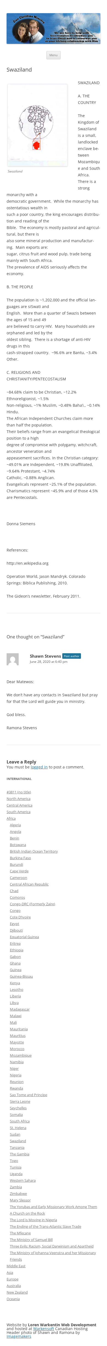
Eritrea (15, 943)
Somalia (16, 1114)
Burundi (16, 864)
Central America (19, 805)
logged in (39, 767)
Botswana (18, 844)
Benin (14, 838)
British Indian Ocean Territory (34, 851)
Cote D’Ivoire (20, 917)
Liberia (15, 996)
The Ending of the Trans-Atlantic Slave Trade (45, 1226)
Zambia (16, 1186)
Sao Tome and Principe (28, 1094)
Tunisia (15, 1167)
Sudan (15, 1134)
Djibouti (16, 930)
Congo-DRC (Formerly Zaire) (32, 903)
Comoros (17, 897)
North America (18, 798)
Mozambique (21, 1055)
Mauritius (18, 1035)
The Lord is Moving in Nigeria (33, 1219)
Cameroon (18, 877)
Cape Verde (19, 871)
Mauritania (19, 1029)
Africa (11, 818)
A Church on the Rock (27, 1213)
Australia (14, 1285)
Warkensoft (43, 1328)
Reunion (17, 1081)
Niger (14, 1068)
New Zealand (17, 1292)
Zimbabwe (18, 1193)
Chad (14, 890)
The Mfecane (20, 1233)
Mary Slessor (20, 1200)
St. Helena (18, 1127)
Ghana (15, 963)
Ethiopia (16, 950)
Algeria (15, 824)
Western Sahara (23, 1180)
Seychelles (18, 1107)
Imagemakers (19, 1336)
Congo (15, 910)
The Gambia (19, 1154)
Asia (10, 1272)
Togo (14, 1160)
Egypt (14, 923)
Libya (14, 1002)
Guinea (15, 969)
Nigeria (15, 1075)
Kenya (15, 982)
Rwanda (16, 1088)
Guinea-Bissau (21, 976)
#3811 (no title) (19, 792)
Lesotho (16, 989)
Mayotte (17, 1042)
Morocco (17, 1048)
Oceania (13, 1298)
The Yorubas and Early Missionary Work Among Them (53, 1206)
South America (18, 811)
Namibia (17, 1061)
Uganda (16, 1173)
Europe (12, 1279)
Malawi (15, 1015)
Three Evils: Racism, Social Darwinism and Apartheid (52, 1246)
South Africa (20, 1121)
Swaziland (18, 1140)
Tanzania (17, 1147)
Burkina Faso (20, 857)
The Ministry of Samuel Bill (31, 1239)
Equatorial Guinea (24, 936)
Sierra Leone (20, 1101)
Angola (15, 831)
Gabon (15, 956)
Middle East (16, 1265)
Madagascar (20, 1009)
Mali (13, 1022)
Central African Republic (29, 884)
